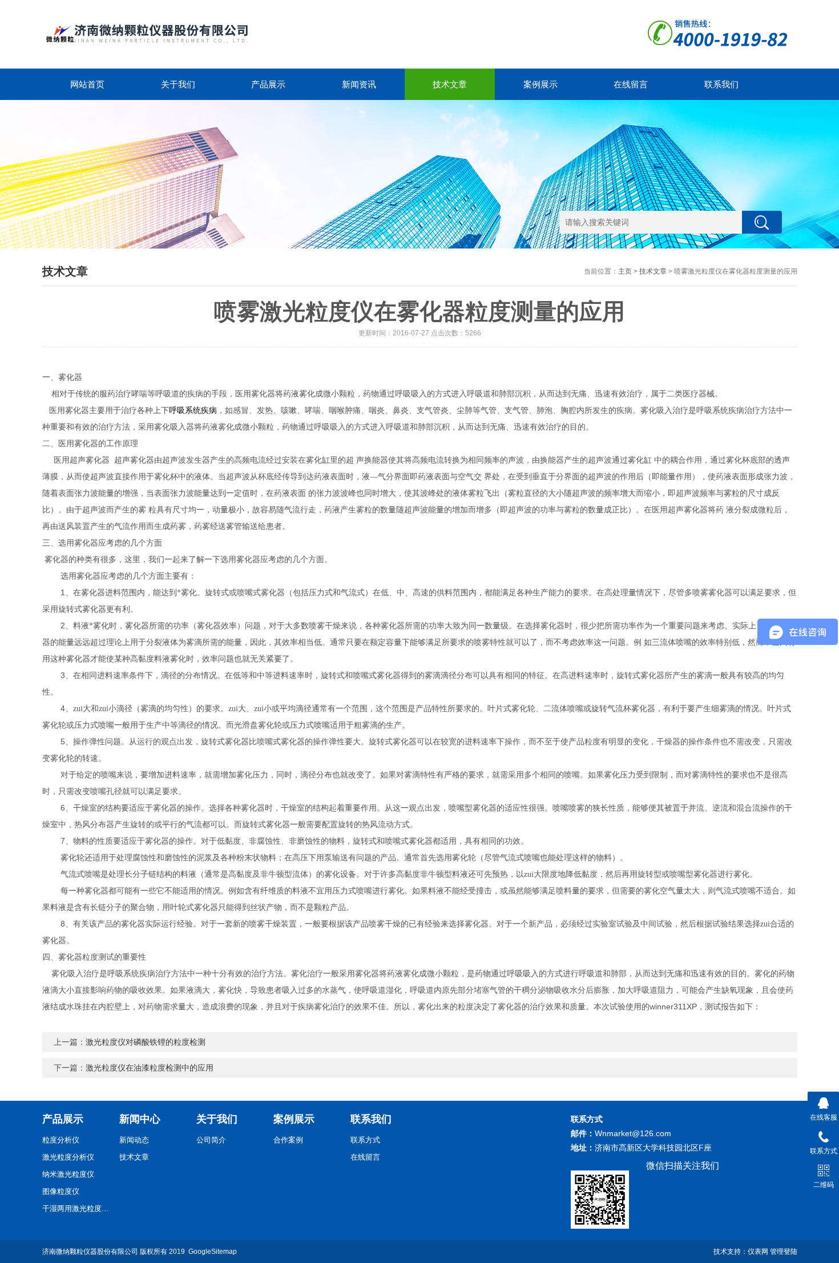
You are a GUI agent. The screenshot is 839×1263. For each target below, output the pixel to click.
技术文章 (450, 84)
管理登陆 (783, 1252)
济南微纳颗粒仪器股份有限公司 (90, 1252)
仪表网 (758, 1252)
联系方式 (365, 1140)
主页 (625, 271)
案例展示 (540, 84)
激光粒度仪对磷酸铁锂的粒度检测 (145, 1042)
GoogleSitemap (212, 1252)
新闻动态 (134, 1140)
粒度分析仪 (60, 1140)
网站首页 (87, 84)
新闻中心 (139, 1119)
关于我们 (178, 84)
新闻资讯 (359, 84)
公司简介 (211, 1140)
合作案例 (288, 1140)
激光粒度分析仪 (68, 1157)
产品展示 (268, 84)
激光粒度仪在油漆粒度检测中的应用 (149, 1067)
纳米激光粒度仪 (68, 1174)
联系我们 (721, 84)
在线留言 (631, 84)
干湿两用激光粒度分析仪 (76, 1208)
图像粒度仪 (60, 1191)
